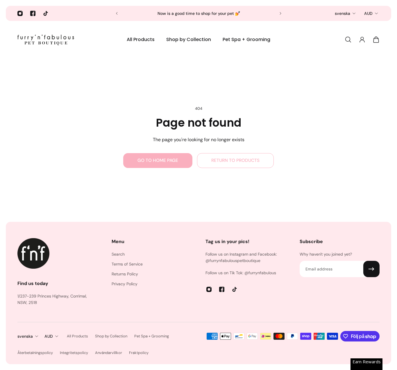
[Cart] (376, 39)
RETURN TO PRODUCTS (235, 160)
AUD (368, 13)
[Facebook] (32, 13)
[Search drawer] (348, 39)
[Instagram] (20, 13)
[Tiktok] (45, 13)
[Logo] (46, 39)
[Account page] (362, 39)
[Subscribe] (371, 269)
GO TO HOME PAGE (157, 160)
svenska (342, 13)
